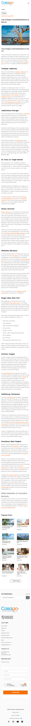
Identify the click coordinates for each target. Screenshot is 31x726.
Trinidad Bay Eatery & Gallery (13, 102)
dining (8, 95)
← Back (3, 9)
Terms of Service (15, 715)
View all (28, 594)
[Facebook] (9, 722)
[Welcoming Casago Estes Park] (23, 536)
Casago (8, 196)
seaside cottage (5, 96)
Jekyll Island (26, 113)
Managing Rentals (5, 644)
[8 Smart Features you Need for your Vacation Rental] (8, 567)
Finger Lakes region (14, 303)
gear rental (22, 467)
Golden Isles (19, 140)
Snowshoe (16, 446)
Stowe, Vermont (5, 212)
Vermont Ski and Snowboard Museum (15, 233)
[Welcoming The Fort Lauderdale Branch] (8, 536)
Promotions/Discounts (6, 637)
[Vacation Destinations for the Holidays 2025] (8, 522)
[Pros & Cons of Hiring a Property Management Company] (8, 551)
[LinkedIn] (22, 722)
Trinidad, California (20, 72)
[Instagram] (13, 722)
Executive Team (5, 633)
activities (15, 95)
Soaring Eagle (5, 487)
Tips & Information (5, 642)
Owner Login (4, 625)
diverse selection (14, 475)
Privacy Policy (15, 712)
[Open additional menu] (28, 3)
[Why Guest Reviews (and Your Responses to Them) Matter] (23, 551)
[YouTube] (18, 722)
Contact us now (5, 662)
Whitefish (15, 255)
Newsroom (4, 628)
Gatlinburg (10, 397)
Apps (2, 640)
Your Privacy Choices (14, 718)
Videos (3, 630)
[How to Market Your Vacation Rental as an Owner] (23, 567)
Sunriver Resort (8, 373)
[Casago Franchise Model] (23, 522)
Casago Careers (5, 635)
